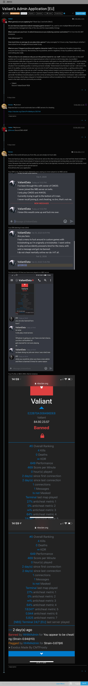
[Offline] (5, 20)
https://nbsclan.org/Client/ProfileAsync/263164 (24, 111)
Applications (15, 13)
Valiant (10, 19)
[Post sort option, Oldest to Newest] (73, 13)
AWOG (9, 2)
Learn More (60, 684)
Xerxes (10, 105)
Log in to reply (80, 13)
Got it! (84, 683)
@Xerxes (17, 127)
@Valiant (18, 105)
